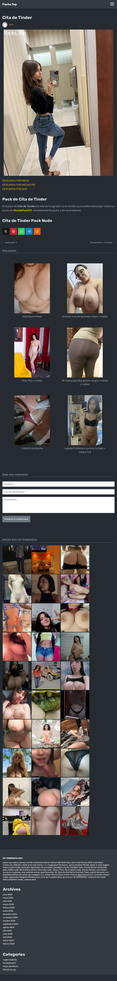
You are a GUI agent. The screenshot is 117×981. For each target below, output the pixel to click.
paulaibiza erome (61, 867)
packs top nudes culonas (14, 862)
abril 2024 (7, 937)
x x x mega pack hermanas (55, 865)
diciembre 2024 (10, 914)
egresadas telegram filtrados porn (24, 877)
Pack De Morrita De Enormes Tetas (73, 872)
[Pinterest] (13, 231)
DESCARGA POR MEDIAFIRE (18, 184)
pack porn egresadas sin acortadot (37, 867)
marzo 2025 (8, 904)
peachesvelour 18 (49, 872)
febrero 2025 (9, 907)
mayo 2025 (8, 898)
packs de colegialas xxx (33, 874)
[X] (5, 231)
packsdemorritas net (12, 874)
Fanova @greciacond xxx (81, 874)
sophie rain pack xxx (99, 872)
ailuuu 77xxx (58, 870)
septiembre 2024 (10, 924)
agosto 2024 (8, 927)
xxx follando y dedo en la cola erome (26, 865)
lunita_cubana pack (27, 879)
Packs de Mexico (10, 966)
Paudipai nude (76, 867)
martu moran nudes (12, 867)
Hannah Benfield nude (60, 862)
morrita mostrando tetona (37, 862)
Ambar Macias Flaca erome (57, 874)
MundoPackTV (9, 963)
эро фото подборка (12, 872)
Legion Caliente (10, 960)
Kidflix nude (13, 870)
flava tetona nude (73, 870)
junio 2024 (8, 934)
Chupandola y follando (101, 242)
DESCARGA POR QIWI (14, 189)
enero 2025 (8, 911)
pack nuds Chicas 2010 (81, 862)
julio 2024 (7, 930)
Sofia (11, 25)
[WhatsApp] (21, 231)
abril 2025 (7, 901)
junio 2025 (7, 894)
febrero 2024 (9, 944)
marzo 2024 (8, 940)
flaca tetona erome (28, 870)
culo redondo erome (31, 872)
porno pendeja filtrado (79, 865)
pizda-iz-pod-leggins (99, 865)
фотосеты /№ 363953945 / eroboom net (81, 877)
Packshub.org (9, 969)
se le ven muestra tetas (51, 877)
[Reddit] (37, 231)
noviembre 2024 (10, 917)
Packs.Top (9, 4)
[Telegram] (29, 231)
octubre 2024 (9, 921)
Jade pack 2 (11, 242)
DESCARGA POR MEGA (15, 180)
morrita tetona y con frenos (94, 870)
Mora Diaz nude (45, 870)
